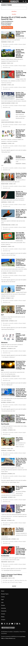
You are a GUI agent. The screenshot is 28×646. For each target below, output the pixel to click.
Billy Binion (3, 402)
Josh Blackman (4, 578)
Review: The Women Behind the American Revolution (21, 95)
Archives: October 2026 (20, 156)
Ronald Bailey (4, 348)
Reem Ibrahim (4, 41)
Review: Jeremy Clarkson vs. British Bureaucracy (21, 33)
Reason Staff (18, 163)
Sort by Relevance (8, 21)
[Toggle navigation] (1, 1)
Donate (3, 605)
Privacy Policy (22, 631)
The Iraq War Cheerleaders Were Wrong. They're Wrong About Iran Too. (21, 235)
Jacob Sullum (4, 473)
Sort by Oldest (7, 25)
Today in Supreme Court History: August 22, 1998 (11, 575)
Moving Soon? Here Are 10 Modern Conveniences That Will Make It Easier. (21, 133)
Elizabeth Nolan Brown (5, 103)
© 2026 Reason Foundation (7, 631)
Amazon (3, 619)
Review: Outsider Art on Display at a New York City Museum (21, 175)
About (2, 591)
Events (3, 596)
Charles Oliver (4, 122)
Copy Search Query (7, 27)
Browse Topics (4, 594)
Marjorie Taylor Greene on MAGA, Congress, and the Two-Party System (21, 508)
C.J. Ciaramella (4, 273)
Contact (3, 614)
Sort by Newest (7, 23)
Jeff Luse (3, 298)
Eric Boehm (3, 63)
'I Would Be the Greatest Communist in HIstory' (21, 288)
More (14, 586)
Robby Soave (3, 520)
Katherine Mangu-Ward (6, 224)
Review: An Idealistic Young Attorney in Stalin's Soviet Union (21, 74)
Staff (2, 599)
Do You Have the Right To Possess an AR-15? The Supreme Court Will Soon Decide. (21, 462)
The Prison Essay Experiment (20, 529)
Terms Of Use (4, 633)
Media (2, 616)
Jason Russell (4, 202)
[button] (26, 1)
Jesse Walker (3, 84)
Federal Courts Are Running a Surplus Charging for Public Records (21, 262)
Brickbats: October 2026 (20, 111)
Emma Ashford (4, 561)
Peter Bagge (11, 122)
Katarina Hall (4, 450)
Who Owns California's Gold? (19, 439)
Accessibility (16, 631)
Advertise (3, 608)
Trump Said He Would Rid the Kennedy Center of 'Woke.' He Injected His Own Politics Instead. (21, 392)
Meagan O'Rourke (4, 183)
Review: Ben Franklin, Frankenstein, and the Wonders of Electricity (20, 53)
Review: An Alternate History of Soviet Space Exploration (21, 194)
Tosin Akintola (4, 143)
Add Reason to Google (8, 627)
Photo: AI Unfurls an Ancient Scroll (21, 487)
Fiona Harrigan (4, 497)
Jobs (2, 602)
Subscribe (3, 611)
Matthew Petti (4, 246)
